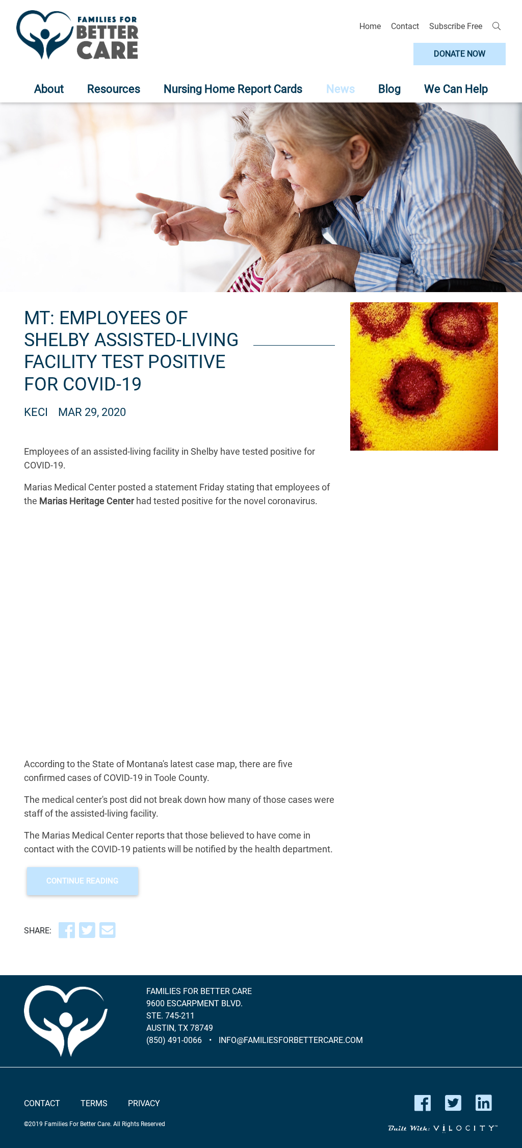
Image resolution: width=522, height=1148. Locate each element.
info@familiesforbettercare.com (291, 1040)
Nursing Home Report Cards (233, 89)
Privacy (144, 1103)
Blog (389, 89)
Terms (94, 1103)
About (49, 89)
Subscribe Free (455, 26)
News (340, 89)
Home (370, 26)
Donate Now (459, 54)
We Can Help (456, 89)
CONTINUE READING (82, 880)
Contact (405, 26)
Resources (113, 89)
